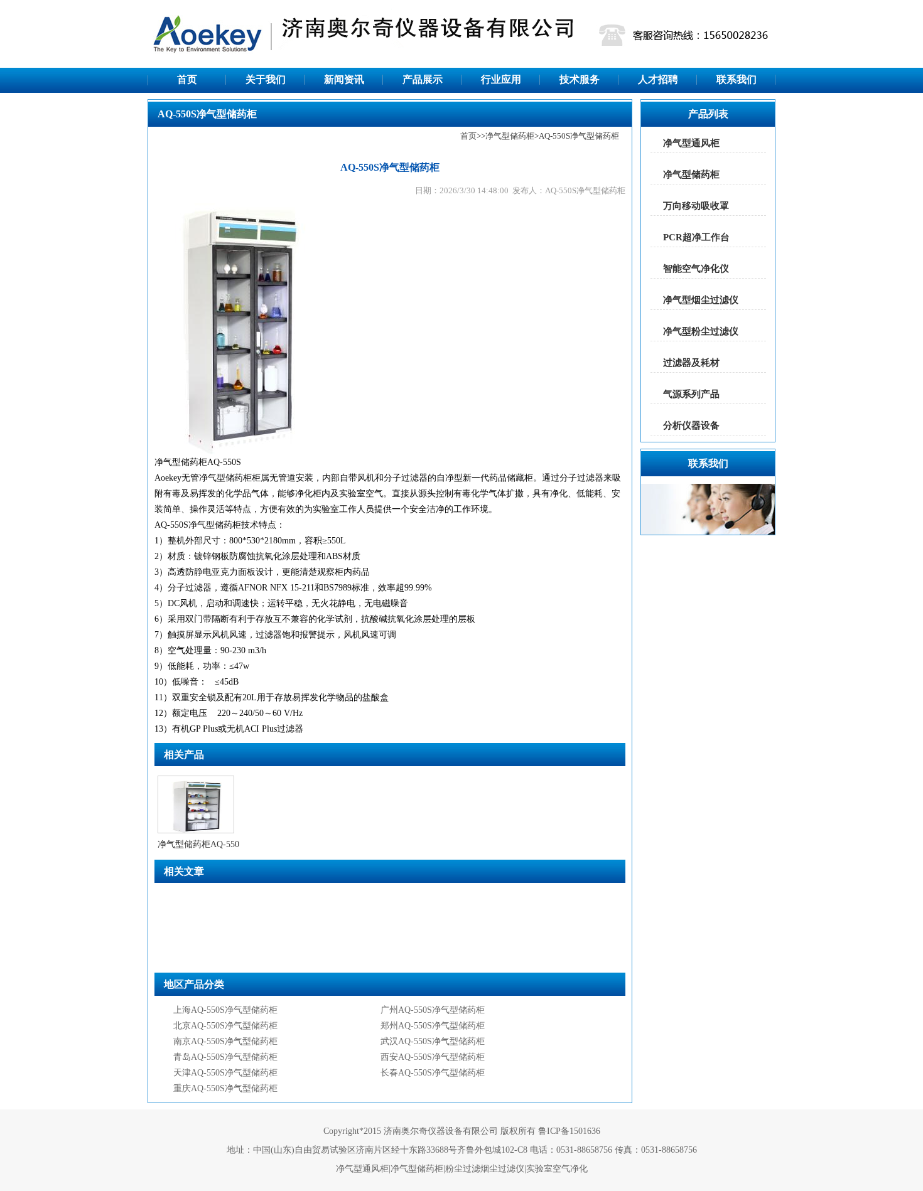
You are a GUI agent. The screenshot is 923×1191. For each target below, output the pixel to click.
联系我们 (736, 79)
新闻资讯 (344, 79)
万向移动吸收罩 (696, 206)
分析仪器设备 (691, 425)
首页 (187, 79)
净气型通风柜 (691, 143)
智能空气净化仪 (696, 269)
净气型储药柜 (509, 136)
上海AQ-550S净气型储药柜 (225, 1010)
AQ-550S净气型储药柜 (197, 525)
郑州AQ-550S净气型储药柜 (433, 1025)
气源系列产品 (691, 394)
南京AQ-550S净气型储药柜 (225, 1041)
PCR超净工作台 (696, 237)
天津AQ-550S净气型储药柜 (225, 1072)
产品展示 (422, 79)
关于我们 (266, 79)
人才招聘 (658, 79)
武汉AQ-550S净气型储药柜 (433, 1041)
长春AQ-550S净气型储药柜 (433, 1072)
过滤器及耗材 (691, 363)
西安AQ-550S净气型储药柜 (433, 1057)
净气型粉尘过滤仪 (700, 331)
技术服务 (579, 79)
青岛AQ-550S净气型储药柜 (225, 1057)
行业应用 (501, 79)
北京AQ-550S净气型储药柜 (225, 1025)
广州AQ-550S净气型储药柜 (433, 1010)
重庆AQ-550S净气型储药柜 (225, 1088)
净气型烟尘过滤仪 (700, 300)
